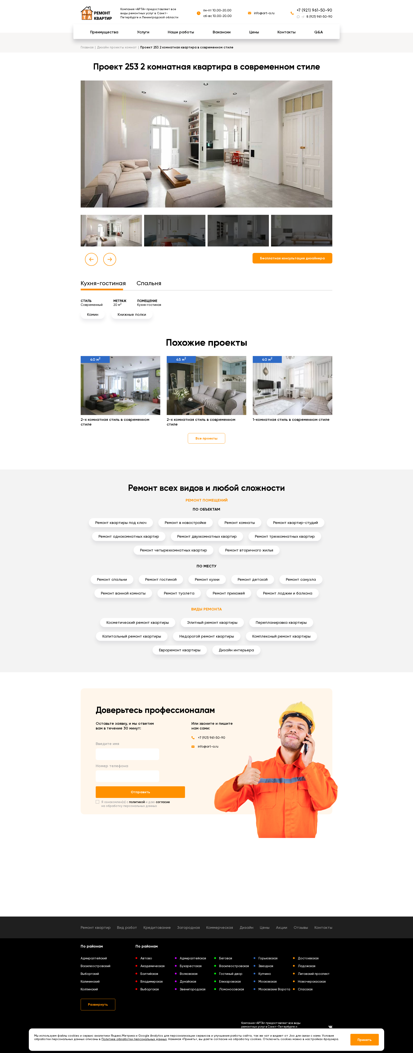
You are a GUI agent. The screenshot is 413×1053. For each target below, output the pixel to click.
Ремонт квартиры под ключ (120, 522)
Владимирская (151, 981)
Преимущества (104, 32)
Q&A (318, 32)
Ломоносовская (231, 989)
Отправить (140, 792)
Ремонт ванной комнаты (123, 593)
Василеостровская (234, 966)
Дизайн (246, 927)
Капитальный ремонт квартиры (131, 636)
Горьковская (268, 958)
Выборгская (149, 989)
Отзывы (301, 927)
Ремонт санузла (301, 579)
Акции (281, 927)
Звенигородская (192, 989)
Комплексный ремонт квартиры (281, 636)
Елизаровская (230, 981)
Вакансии (222, 32)
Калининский (90, 981)
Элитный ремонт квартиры (212, 622)
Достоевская (308, 958)
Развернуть (98, 1004)
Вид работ (127, 927)
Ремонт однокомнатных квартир (129, 536)
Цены (254, 32)
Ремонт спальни (112, 579)
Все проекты (206, 438)
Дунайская (188, 981)
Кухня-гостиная (103, 283)
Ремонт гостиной (161, 579)
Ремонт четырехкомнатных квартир (173, 550)
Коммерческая (219, 927)
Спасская (305, 989)
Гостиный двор (230, 974)
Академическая (152, 966)
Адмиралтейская (193, 958)
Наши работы (181, 32)
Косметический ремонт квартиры (137, 622)
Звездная (266, 966)
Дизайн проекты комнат (117, 47)
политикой (137, 802)
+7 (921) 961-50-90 (314, 10)
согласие (163, 802)
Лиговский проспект (314, 974)
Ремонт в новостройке (185, 522)
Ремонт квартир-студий (295, 522)
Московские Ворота (274, 989)
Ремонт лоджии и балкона (287, 593)
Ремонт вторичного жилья (249, 550)
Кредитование (157, 927)
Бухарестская (191, 966)
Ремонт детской (253, 579)
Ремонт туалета (179, 593)
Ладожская (306, 966)
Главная (87, 47)
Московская (268, 981)
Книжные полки (132, 314)
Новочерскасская (312, 981)
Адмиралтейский (94, 958)
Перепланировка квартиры (281, 622)
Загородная (188, 927)
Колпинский (89, 989)
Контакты (286, 32)
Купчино (265, 974)
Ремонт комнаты (240, 522)
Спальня (149, 283)
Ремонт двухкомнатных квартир (207, 536)
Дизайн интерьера (236, 650)
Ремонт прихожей (229, 593)
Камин (92, 314)
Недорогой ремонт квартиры (206, 636)
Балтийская (149, 974)
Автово (146, 958)
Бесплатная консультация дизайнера (292, 258)
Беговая (225, 958)
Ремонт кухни (207, 579)
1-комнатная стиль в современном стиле (291, 419)
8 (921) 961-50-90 (319, 17)
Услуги (143, 32)
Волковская (188, 974)
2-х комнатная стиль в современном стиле (115, 422)
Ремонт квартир (96, 927)
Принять (365, 1040)
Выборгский (90, 974)
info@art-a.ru (264, 13)
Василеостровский (95, 966)
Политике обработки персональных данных (134, 1039)
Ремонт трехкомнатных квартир (285, 536)
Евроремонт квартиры (179, 650)
